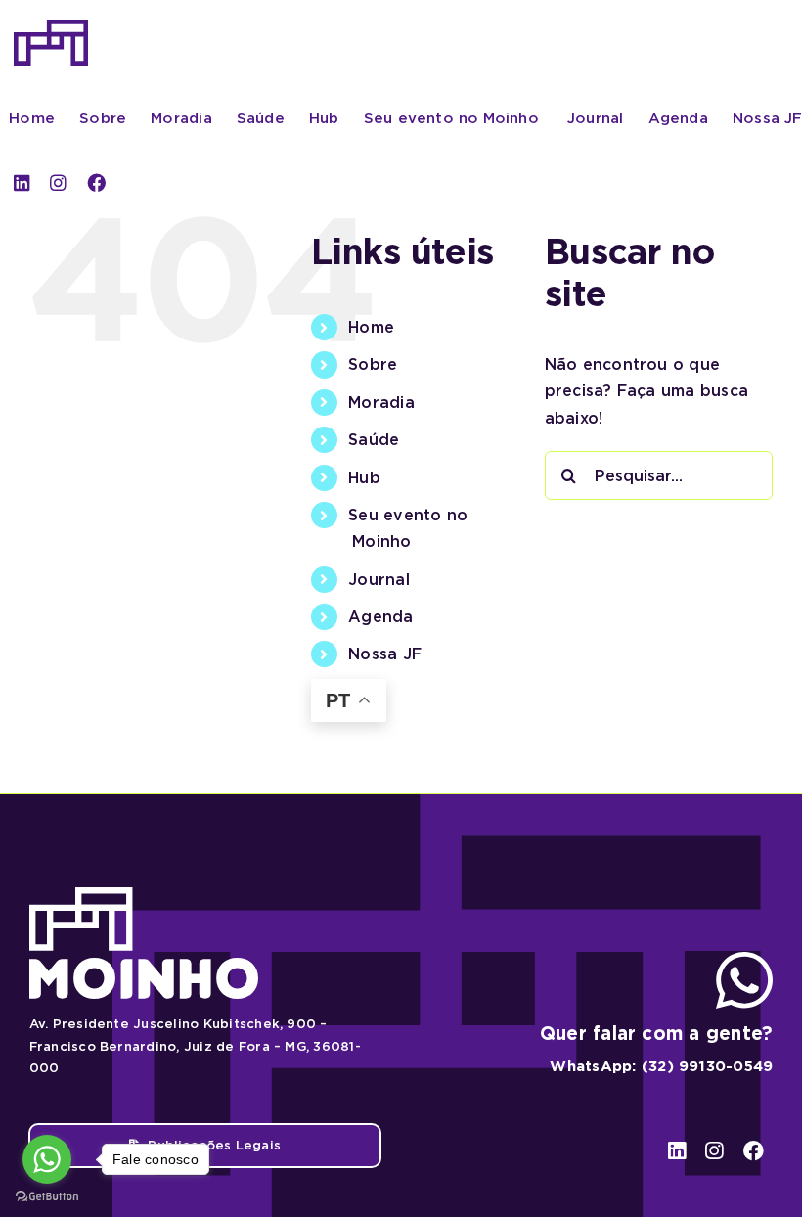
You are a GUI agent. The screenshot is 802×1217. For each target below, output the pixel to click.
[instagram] (58, 182)
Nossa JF (385, 654)
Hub (364, 478)
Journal (379, 579)
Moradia (381, 402)
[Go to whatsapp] (46, 1159)
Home (371, 327)
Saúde (373, 439)
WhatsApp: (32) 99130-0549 (661, 1066)
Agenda (380, 617)
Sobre (372, 364)
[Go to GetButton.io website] (47, 1197)
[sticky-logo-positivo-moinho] (51, 27)
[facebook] (96, 182)
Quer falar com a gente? (657, 1033)
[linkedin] (22, 182)
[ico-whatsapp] (744, 959)
